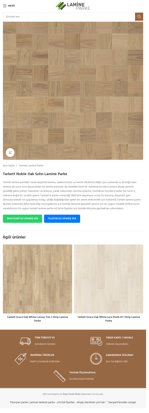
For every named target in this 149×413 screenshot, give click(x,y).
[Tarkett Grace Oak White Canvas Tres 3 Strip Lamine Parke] (37, 279)
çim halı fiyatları (66, 402)
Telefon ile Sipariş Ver (62, 219)
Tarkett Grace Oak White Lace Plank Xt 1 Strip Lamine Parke (108, 319)
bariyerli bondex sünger (122, 402)
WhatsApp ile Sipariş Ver (22, 219)
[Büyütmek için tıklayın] (10, 152)
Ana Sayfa (9, 166)
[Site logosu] (73, 6)
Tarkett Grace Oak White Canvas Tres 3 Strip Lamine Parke (37, 319)
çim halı (100, 402)
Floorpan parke (19, 402)
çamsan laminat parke (42, 402)
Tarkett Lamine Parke (31, 166)
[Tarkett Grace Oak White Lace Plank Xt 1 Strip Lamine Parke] (108, 279)
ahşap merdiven (86, 402)
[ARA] (139, 17)
